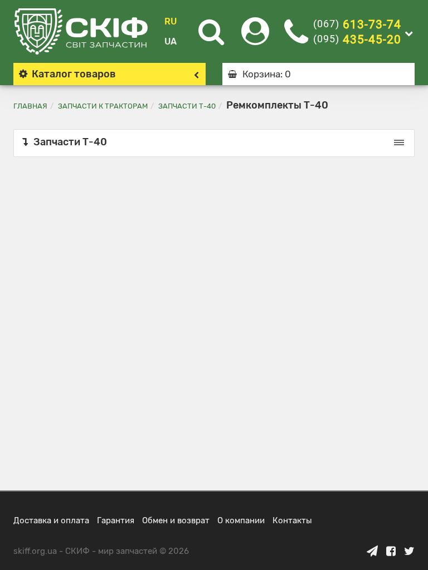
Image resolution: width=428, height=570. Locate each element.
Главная (30, 106)
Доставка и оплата (51, 520)
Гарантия (115, 520)
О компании (241, 520)
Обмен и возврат (176, 520)
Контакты (292, 520)
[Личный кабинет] (255, 38)
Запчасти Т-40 (187, 106)
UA (170, 41)
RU (170, 21)
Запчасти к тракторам (103, 106)
